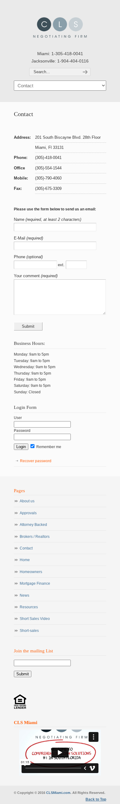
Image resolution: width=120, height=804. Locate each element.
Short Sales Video (35, 619)
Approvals (28, 513)
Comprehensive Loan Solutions (60, 25)
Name (20, 219)
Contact (26, 548)
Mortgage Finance (35, 583)
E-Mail (20, 238)
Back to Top (96, 799)
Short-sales (29, 630)
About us (27, 501)
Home (25, 560)
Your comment (27, 276)
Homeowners (31, 572)
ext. (62, 264)
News (24, 595)
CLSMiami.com (58, 793)
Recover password (35, 461)
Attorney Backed (33, 525)
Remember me (48, 447)
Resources (29, 607)
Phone (20, 257)
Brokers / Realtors (35, 536)
